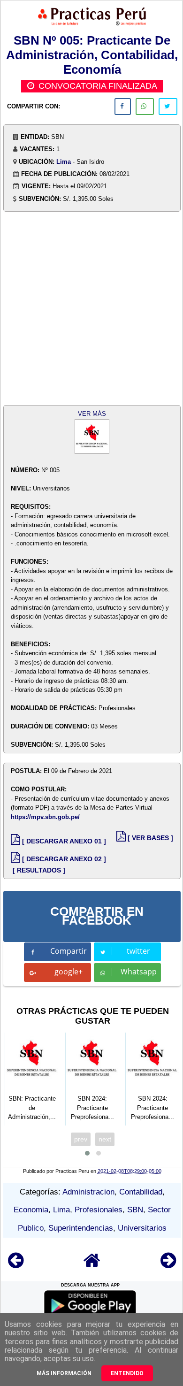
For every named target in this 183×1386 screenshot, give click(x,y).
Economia (31, 1209)
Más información (64, 1373)
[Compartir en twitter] (168, 106)
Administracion (88, 1191)
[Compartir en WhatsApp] (145, 106)
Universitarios (142, 1228)
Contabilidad (140, 1191)
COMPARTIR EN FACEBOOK (97, 916)
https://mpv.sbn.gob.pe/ (45, 816)
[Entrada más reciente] (15, 1264)
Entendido (127, 1373)
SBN (135, 1209)
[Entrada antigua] (168, 1264)
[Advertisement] (91, 304)
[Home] (92, 1264)
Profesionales (98, 1209)
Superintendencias (80, 1228)
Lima (63, 161)
